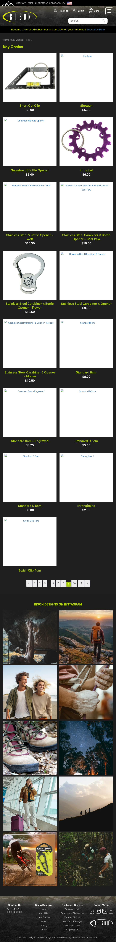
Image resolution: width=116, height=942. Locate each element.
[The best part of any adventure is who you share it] (86, 859)
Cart (94, 10)
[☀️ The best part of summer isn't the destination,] (86, 748)
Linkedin (104, 911)
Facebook (92, 911)
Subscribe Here (96, 29)
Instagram (111, 911)
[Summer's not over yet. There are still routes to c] (30, 637)
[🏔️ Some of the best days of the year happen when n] (86, 637)
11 (80, 583)
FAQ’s (43, 921)
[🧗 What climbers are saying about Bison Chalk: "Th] (86, 692)
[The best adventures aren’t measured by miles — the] (86, 804)
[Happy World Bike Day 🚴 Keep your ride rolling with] (30, 859)
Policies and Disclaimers (72, 913)
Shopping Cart (72, 930)
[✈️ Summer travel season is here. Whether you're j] (30, 804)
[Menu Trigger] (109, 11)
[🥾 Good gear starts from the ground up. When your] (30, 748)
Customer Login (72, 909)
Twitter (98, 911)
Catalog (43, 926)
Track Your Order (72, 926)
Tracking (63, 10)
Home (6, 40)
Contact (43, 930)
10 (74, 583)
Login (81, 10)
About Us (43, 913)
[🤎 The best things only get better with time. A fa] (30, 692)
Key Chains (17, 40)
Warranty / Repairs (72, 917)
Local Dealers (43, 917)
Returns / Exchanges (72, 921)
